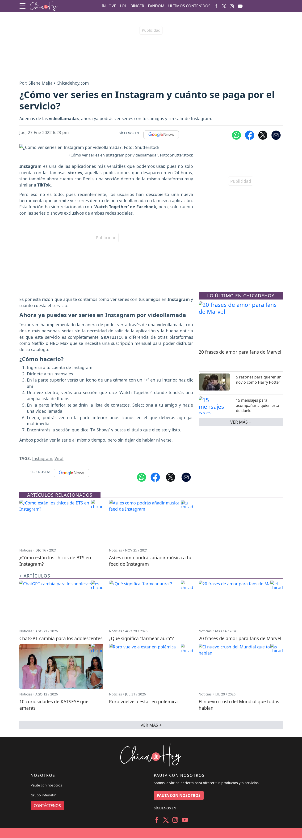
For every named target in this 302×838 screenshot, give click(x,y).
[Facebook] (216, 6)
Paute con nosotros (46, 785)
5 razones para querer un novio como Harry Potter (258, 379)
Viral (59, 458)
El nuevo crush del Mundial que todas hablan (239, 704)
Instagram (42, 458)
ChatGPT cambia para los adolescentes (60, 638)
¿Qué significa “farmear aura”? (141, 638)
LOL (123, 6)
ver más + (240, 422)
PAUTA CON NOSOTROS (179, 795)
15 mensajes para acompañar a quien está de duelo (257, 405)
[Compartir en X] (262, 134)
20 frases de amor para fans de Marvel (240, 352)
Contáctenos (47, 805)
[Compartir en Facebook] (249, 134)
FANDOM (156, 6)
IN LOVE (109, 6)
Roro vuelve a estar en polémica (143, 701)
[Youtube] (240, 6)
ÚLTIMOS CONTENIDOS (189, 6)
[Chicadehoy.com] (43, 6)
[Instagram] (232, 6)
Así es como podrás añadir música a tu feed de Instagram (150, 560)
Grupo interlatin (43, 795)
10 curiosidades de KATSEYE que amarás (53, 704)
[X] (224, 6)
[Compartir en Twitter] (170, 476)
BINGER (137, 6)
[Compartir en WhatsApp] (236, 134)
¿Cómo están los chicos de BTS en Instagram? (55, 560)
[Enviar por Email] (276, 134)
